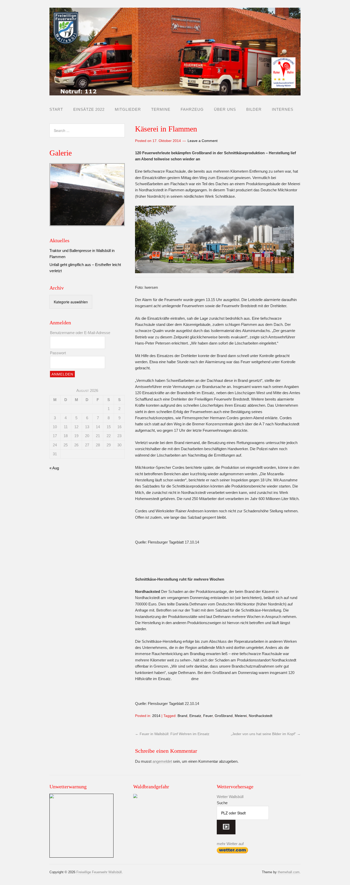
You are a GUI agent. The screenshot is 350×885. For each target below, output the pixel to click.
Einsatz (195, 716)
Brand (182, 716)
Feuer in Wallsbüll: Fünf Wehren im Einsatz (172, 734)
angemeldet (162, 761)
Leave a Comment (203, 141)
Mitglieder (128, 109)
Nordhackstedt (260, 716)
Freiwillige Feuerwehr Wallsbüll (99, 872)
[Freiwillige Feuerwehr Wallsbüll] (175, 91)
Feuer (208, 716)
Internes (282, 109)
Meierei (241, 716)
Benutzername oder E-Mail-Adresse (80, 332)
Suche (222, 803)
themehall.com (289, 872)
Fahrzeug (192, 109)
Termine (160, 109)
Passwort (58, 353)
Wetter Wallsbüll (230, 796)
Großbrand (224, 716)
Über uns (225, 109)
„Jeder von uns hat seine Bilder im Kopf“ (266, 734)
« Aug (54, 468)
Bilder (254, 109)
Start (56, 109)
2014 (156, 716)
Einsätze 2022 (89, 109)
